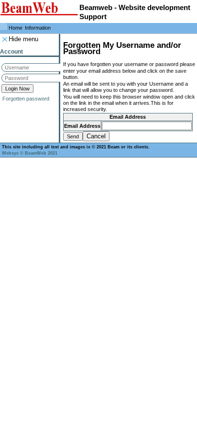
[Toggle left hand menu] (3, 26)
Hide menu (23, 39)
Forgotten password (25, 98)
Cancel (96, 136)
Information (38, 28)
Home (15, 28)
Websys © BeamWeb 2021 (29, 153)
